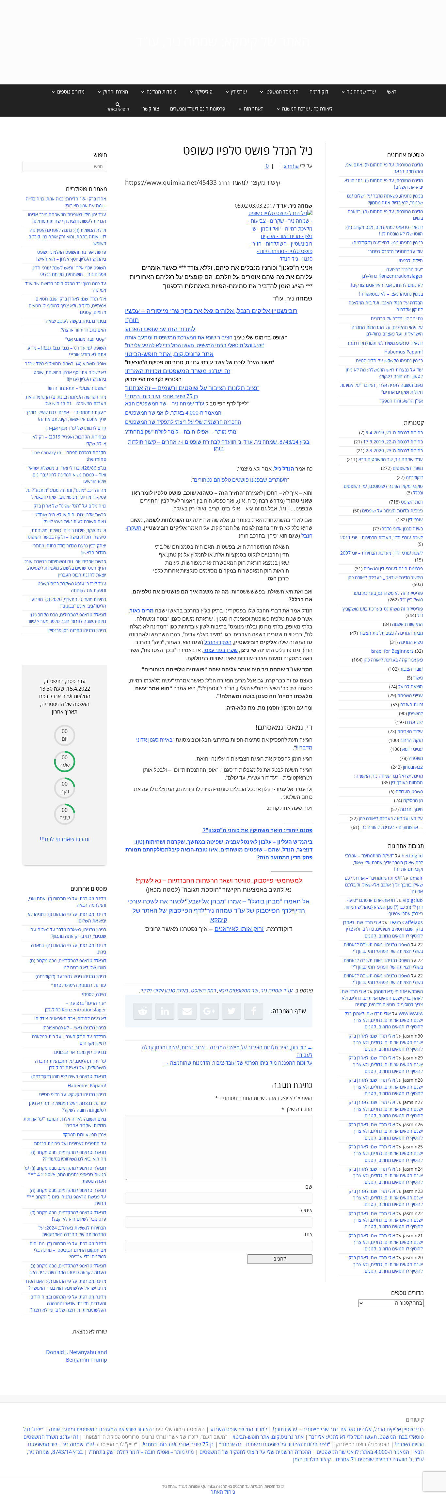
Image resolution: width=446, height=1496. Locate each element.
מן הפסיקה (413, 800)
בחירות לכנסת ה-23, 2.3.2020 (394, 451)
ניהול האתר (223, 1492)
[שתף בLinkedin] (164, 1011)
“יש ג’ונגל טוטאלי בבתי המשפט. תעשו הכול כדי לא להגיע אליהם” (194, 345)
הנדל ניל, (283, 469)
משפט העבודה (409, 792)
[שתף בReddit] (142, 1011)
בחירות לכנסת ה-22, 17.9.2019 (393, 442)
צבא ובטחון (413, 767)
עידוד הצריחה (410, 731)
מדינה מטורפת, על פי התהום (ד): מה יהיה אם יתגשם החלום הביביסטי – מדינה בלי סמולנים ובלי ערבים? (68, 1250)
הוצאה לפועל (410, 687)
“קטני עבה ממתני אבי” (85, 339)
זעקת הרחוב (411, 740)
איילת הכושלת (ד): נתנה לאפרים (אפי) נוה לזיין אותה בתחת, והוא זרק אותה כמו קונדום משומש (67, 237)
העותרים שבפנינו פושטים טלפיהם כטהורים (240, 480)
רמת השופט (412, 502)
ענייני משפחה (410, 695)
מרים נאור (142, 610)
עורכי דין (415, 520)
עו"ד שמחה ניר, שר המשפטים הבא (390, 459)
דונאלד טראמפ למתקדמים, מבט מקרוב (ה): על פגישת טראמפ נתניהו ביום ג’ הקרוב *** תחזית (66, 1197)
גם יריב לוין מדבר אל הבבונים (397, 318)
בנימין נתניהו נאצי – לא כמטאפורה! (391, 294)
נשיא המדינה (411, 642)
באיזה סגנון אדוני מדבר (402, 529)
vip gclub (413, 900)
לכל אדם (415, 722)
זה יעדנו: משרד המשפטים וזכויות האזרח (177, 371)
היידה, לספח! (411, 261)
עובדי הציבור (411, 669)
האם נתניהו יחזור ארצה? (83, 330)
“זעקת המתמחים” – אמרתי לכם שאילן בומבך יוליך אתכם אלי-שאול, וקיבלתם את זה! (384, 862)
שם (308, 1187)
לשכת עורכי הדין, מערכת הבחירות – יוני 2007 (381, 553)
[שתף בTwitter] (231, 1011)
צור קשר (151, 109)
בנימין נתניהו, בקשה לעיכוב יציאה (76, 321)
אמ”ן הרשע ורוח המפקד (401, 401)
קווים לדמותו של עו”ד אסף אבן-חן (76, 428)
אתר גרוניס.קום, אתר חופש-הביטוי (169, 354)
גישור (418, 678)
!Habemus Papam (403, 352)
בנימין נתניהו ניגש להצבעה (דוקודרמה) (387, 243)
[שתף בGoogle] (209, 1011)
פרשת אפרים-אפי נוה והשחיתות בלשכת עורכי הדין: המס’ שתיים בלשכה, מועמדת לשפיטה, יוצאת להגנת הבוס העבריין (65, 568)
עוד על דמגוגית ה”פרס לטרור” (395, 251)
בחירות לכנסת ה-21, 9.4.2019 (394, 433)
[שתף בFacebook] (253, 1011)
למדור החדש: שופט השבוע (160, 329)
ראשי (391, 92)
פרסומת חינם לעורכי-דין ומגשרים (393, 569)
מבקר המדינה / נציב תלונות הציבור (391, 633)
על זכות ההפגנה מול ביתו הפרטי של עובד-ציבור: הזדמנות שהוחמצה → (238, 1063)
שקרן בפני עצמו (220, 650)
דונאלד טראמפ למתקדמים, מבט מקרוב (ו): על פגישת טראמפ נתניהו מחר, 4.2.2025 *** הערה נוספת (65, 1174)
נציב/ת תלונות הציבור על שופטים (392, 511)
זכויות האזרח (411, 705)
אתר (308, 1234)
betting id (412, 856)
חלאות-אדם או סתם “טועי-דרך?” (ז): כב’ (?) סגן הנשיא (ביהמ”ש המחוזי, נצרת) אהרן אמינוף (383, 907)
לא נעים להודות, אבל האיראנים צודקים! (387, 285)
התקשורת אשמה (407, 624)
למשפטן (415, 713)
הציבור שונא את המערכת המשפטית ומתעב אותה (178, 337)
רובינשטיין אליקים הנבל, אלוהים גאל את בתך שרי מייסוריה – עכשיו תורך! (347, 1429)
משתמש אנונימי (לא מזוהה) (398, 991)
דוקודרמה (319, 92)
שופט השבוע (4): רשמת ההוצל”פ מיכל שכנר (65, 364)
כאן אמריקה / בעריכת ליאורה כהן (393, 660)
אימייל (306, 1210)
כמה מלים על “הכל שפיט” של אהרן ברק (70, 506)
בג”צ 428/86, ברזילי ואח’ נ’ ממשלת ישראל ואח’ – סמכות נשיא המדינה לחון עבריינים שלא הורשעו (67, 474)
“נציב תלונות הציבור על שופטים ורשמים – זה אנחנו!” (192, 388)
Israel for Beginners (392, 651)
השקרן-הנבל (217, 642)
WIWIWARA (411, 1014)
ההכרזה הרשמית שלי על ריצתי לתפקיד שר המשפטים (183, 422)
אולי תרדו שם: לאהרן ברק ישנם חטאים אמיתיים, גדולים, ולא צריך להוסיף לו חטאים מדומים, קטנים (383, 929)
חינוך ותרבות (411, 809)
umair (416, 878)
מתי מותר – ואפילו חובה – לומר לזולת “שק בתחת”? (180, 432)
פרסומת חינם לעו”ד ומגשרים (197, 109)
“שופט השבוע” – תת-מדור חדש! (77, 388)
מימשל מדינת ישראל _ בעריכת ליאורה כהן (385, 577)
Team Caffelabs (406, 922)
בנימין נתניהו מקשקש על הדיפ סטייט (389, 361)
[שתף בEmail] (187, 1011)
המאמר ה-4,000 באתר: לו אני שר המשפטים (173, 413)
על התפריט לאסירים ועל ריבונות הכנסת (70, 1143)
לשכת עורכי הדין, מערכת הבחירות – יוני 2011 (381, 538)
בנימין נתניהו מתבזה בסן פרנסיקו (76, 630)
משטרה (416, 758)
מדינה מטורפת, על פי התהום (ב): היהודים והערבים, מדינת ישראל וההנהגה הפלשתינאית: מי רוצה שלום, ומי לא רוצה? (68, 1303)
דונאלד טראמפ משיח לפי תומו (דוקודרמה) (385, 343)
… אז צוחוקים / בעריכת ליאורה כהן (391, 827)
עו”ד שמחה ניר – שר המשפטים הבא (164, 403)
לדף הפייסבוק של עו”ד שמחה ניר (249, 910)
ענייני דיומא (412, 749)
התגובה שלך (296, 1109)
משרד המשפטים (408, 468)
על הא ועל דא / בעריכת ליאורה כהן (391, 818)
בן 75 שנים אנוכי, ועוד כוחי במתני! (161, 396)
